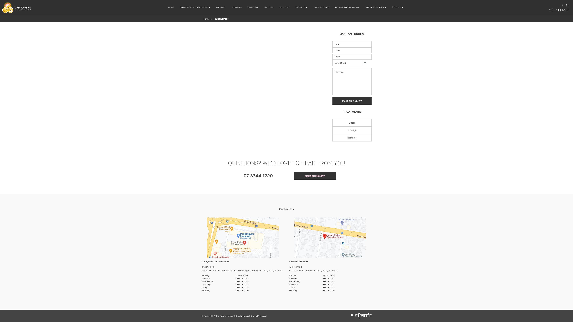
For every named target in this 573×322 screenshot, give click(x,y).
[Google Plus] (567, 5)
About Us (300, 7)
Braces (352, 123)
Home (206, 19)
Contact (397, 7)
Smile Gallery (321, 7)
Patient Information (346, 7)
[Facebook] (562, 5)
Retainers (351, 138)
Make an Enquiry (352, 101)
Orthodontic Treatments (194, 7)
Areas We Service (375, 7)
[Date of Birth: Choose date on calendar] (364, 62)
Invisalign (352, 130)
